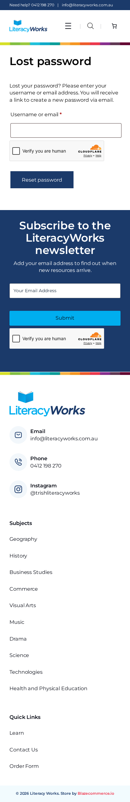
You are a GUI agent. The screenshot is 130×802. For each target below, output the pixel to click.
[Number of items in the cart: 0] (114, 26)
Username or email (47, 114)
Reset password (42, 180)
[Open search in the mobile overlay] (90, 26)
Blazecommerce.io (96, 793)
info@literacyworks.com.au (87, 5)
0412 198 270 (42, 5)
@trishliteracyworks (55, 493)
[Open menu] (68, 26)
